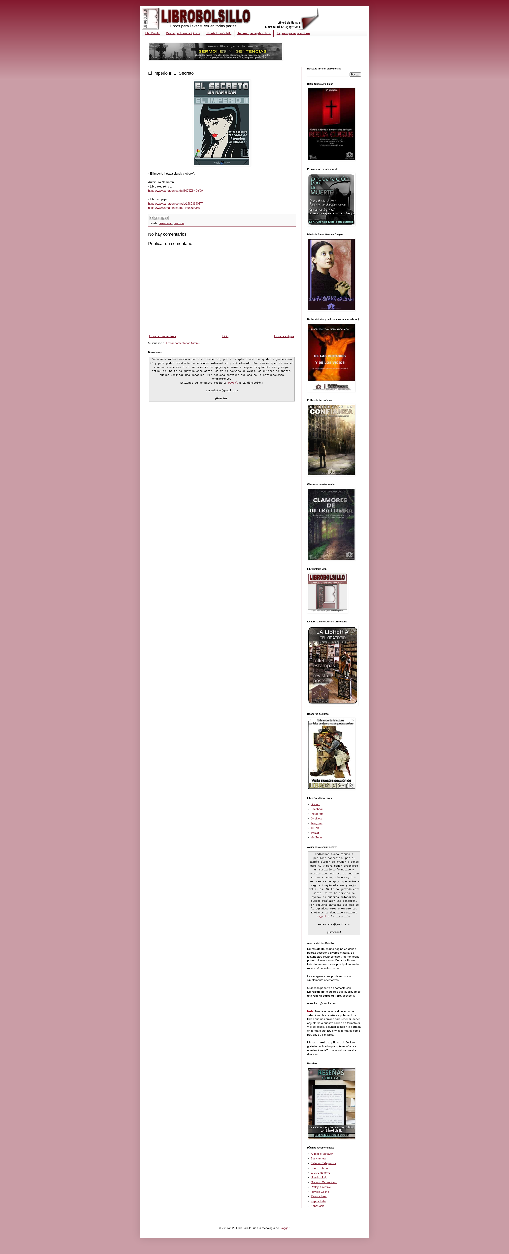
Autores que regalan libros (254, 33)
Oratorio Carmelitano (324, 1182)
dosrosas (179, 223)
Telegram (316, 823)
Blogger (284, 1228)
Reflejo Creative (321, 1187)
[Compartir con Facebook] (163, 218)
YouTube (316, 837)
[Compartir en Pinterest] (167, 218)
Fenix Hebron (319, 1168)
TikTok (315, 827)
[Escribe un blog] (155, 218)
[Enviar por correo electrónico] (151, 218)
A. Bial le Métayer (322, 1153)
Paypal (233, 382)
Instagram (317, 813)
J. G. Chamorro (320, 1172)
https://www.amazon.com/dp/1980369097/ (175, 203)
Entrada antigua (284, 336)
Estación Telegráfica (323, 1163)
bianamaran (165, 223)
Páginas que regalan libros (293, 33)
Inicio (225, 336)
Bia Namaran (319, 1158)
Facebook (317, 809)
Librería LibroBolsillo (218, 33)
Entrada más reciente (162, 336)
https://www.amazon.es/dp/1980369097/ (174, 207)
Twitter (315, 832)
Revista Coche (320, 1191)
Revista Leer (319, 1196)
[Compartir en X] (159, 218)
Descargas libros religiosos (183, 33)
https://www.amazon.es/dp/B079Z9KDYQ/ (175, 190)
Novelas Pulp (319, 1177)
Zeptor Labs (318, 1201)
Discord (315, 804)
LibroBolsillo (152, 33)
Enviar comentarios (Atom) (183, 343)
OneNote (316, 818)
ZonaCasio (317, 1205)
